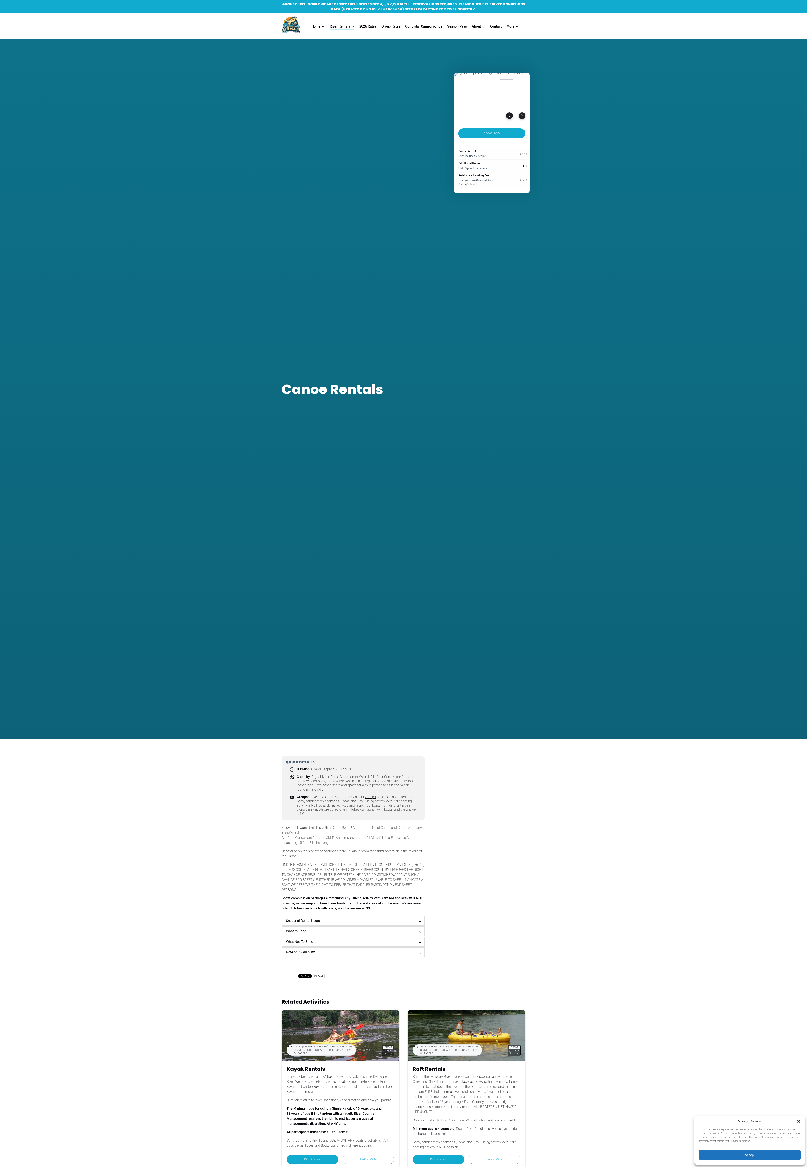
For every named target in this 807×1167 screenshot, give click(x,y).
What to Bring (296, 931)
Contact (496, 26)
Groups (370, 797)
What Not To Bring (299, 942)
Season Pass (457, 26)
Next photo (522, 115)
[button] (798, 1121)
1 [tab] (462, 79)
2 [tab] (477, 79)
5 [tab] (521, 79)
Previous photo (509, 115)
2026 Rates (367, 26)
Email (320, 976)
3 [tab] (491, 79)
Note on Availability (300, 952)
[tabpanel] (492, 98)
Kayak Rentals (306, 1069)
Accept (749, 1155)
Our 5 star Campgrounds (423, 26)
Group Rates (390, 26)
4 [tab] (506, 79)
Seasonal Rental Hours (303, 921)
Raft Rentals (429, 1069)
